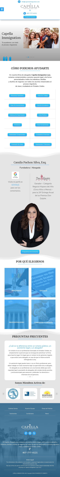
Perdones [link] (17, 125)
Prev (3, 393)
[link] (2, 9)
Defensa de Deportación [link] (17, 115)
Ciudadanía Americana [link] (42, 134)
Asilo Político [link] (43, 115)
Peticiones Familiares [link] (17, 95)
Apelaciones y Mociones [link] (43, 144)
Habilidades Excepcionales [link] (17, 134)
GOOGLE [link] (15, 185)
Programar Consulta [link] (30, 17)
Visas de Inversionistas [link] (17, 105)
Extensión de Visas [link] (17, 144)
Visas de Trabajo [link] (43, 95)
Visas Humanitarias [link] (42, 125)
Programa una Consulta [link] (30, 252)
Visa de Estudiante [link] (42, 105)
